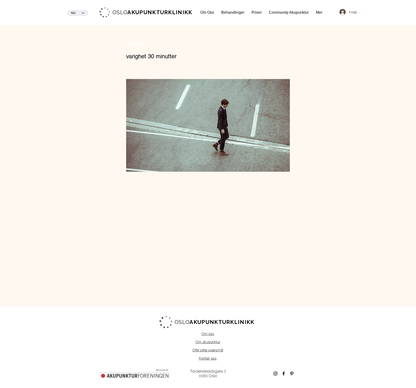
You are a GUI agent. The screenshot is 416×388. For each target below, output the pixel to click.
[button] (207, 12)
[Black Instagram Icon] (275, 373)
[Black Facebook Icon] (283, 373)
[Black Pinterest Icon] (291, 373)
